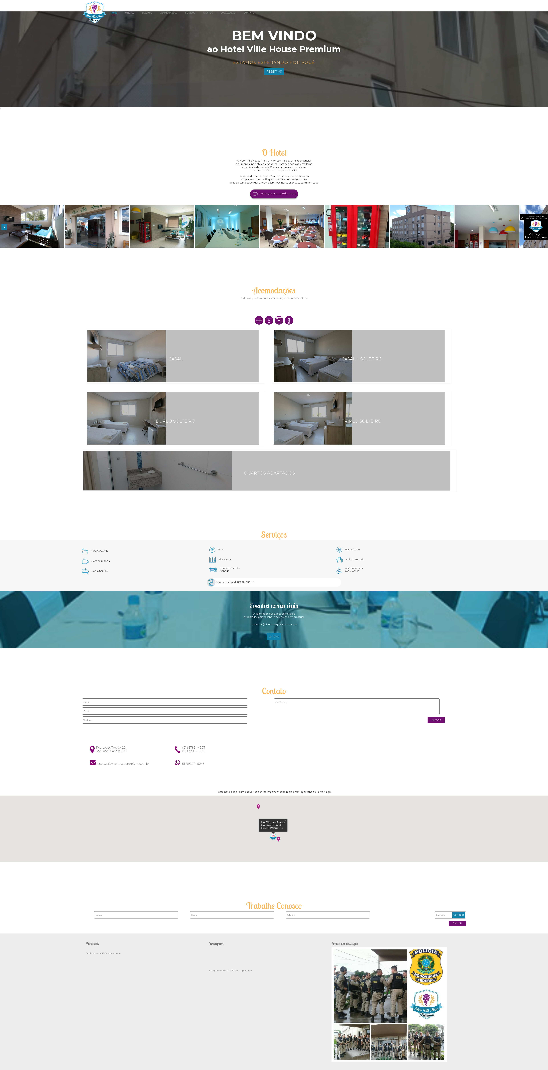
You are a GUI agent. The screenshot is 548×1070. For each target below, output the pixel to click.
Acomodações (168, 13)
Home (114, 13)
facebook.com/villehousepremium (103, 953)
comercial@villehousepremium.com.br (274, 624)
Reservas (147, 13)
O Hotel (129, 13)
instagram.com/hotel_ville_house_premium (230, 970)
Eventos (208, 13)
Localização (228, 13)
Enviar (436, 720)
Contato (249, 13)
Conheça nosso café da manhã (278, 193)
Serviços (190, 13)
